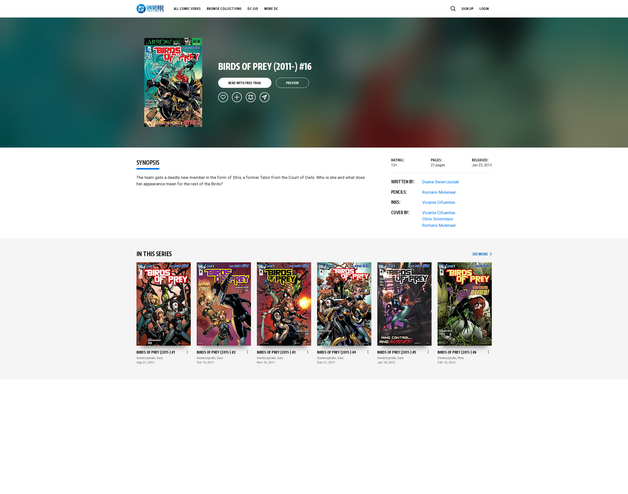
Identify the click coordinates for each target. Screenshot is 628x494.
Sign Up (467, 9)
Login (484, 9)
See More (482, 254)
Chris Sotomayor (438, 218)
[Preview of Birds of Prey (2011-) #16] (173, 82)
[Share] (264, 97)
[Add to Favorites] (223, 97)
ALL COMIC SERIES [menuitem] (187, 9)
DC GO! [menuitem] (252, 9)
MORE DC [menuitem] (271, 9)
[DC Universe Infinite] (150, 9)
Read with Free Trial (244, 83)
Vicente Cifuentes (438, 202)
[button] (453, 9)
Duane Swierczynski (440, 181)
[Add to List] (237, 97)
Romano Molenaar (439, 192)
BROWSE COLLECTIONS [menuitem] (224, 9)
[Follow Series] (251, 97)
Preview (292, 83)
